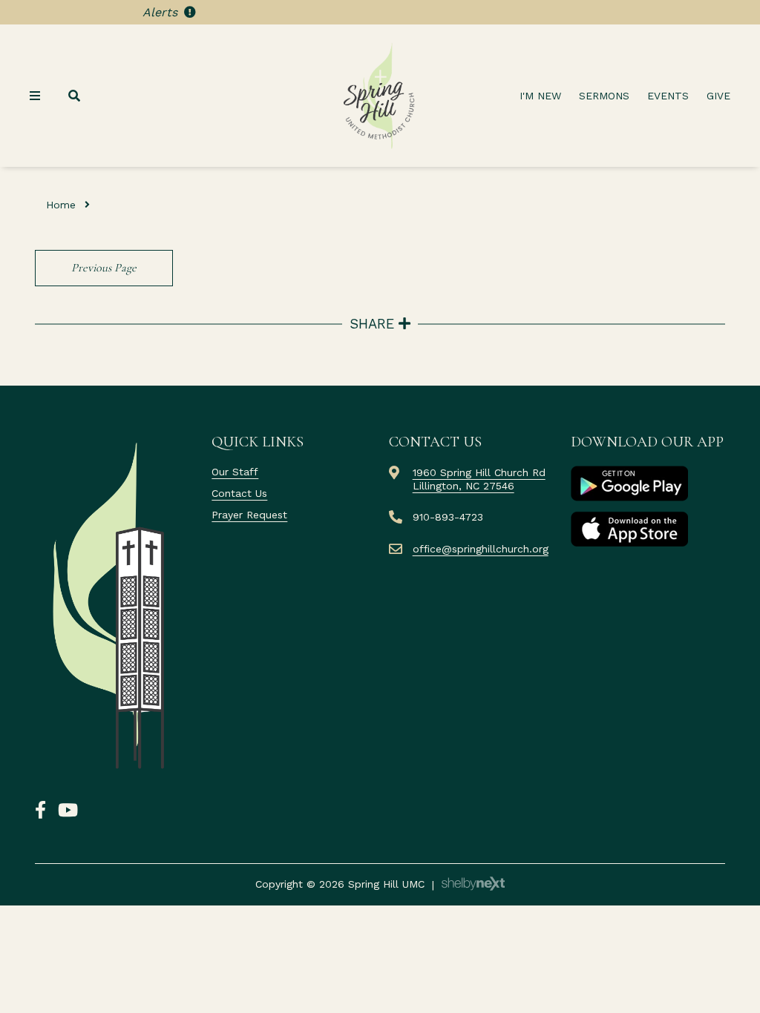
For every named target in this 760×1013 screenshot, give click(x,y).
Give (718, 96)
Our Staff (235, 472)
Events (668, 96)
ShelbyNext (473, 884)
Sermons (604, 96)
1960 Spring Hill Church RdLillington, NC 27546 (479, 479)
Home (61, 205)
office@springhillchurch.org (480, 549)
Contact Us (239, 493)
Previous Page (104, 267)
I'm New (540, 96)
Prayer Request (249, 515)
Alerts (161, 12)
